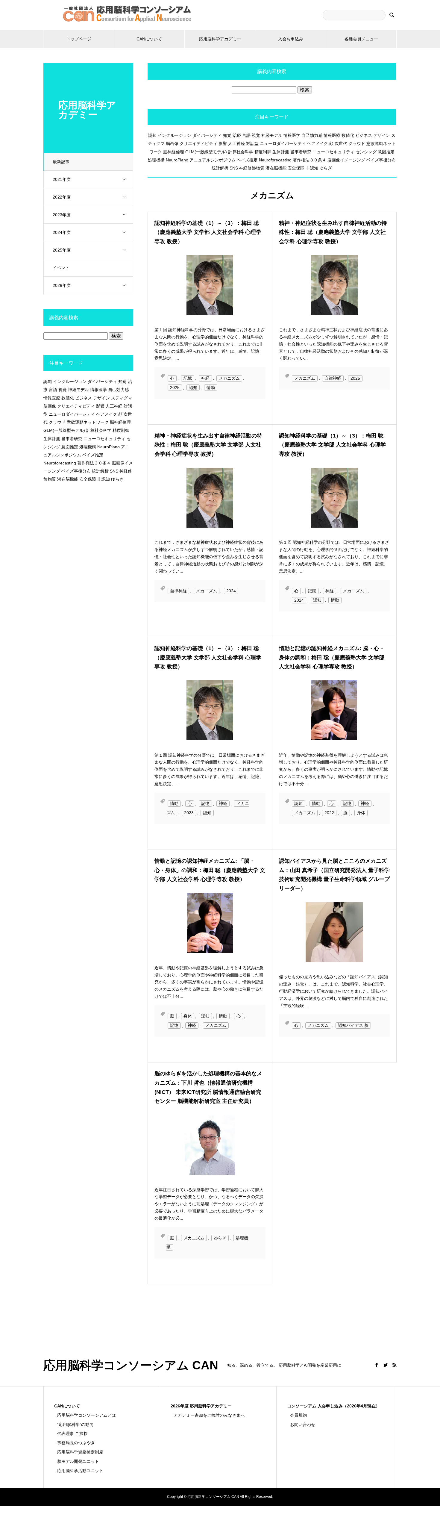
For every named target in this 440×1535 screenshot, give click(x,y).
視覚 (256, 135)
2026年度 (62, 285)
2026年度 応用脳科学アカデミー (201, 1406)
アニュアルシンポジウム (212, 160)
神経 (205, 378)
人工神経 (236, 143)
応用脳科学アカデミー (220, 39)
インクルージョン (174, 135)
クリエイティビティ (198, 143)
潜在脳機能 (275, 168)
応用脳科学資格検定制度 (80, 1452)
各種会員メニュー (361, 39)
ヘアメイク (317, 143)
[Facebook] (376, 1365)
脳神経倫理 (173, 151)
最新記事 (61, 161)
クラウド (356, 143)
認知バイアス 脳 (353, 1025)
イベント (61, 267)
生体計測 (280, 151)
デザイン (381, 135)
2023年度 (62, 214)
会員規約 (298, 1415)
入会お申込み (290, 39)
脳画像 (172, 143)
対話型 (252, 143)
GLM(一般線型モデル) (206, 151)
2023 (189, 812)
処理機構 (156, 160)
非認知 (312, 168)
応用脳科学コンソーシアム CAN (130, 1365)
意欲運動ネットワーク (88, 422)
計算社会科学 (240, 151)
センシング (366, 151)
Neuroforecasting (275, 160)
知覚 (227, 135)
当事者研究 (300, 151)
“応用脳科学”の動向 (75, 1424)
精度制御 (262, 151)
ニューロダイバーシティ (283, 143)
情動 (211, 387)
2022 (329, 812)
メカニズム (229, 378)
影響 (223, 143)
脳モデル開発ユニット (78, 1461)
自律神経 (332, 378)
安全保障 (296, 168)
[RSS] (394, 1365)
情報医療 (332, 135)
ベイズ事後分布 (381, 160)
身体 (361, 812)
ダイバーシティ (207, 135)
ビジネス (363, 135)
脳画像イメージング (346, 160)
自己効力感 (311, 135)
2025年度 (62, 250)
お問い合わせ (302, 1424)
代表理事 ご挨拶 (72, 1433)
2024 (231, 590)
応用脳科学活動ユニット (80, 1470)
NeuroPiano (177, 160)
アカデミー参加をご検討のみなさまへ (209, 1415)
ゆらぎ (325, 168)
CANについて (149, 39)
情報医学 (291, 135)
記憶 (187, 378)
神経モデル (271, 135)
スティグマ (121, 398)
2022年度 (62, 197)
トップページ (78, 39)
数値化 (348, 135)
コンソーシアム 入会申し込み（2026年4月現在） (333, 1406)
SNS (234, 168)
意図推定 (386, 151)
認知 (152, 135)
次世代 (341, 143)
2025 (175, 387)
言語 (246, 135)
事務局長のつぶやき (76, 1442)
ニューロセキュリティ (333, 151)
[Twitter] (385, 1365)
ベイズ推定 (247, 160)
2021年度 (62, 179)
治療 (237, 135)
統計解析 (220, 168)
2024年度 (62, 232)
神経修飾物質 (251, 168)
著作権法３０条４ (309, 160)
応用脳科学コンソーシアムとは (86, 1415)
